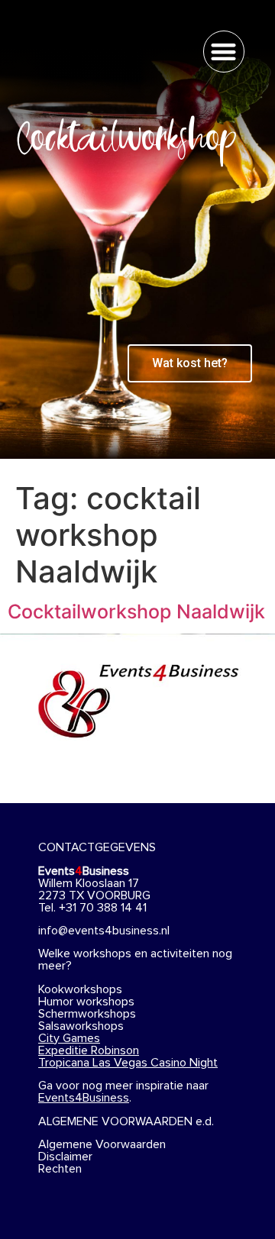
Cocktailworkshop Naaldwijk (136, 611)
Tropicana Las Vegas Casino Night (128, 1063)
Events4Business (83, 1098)
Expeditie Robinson (88, 1050)
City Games (69, 1038)
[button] (224, 52)
